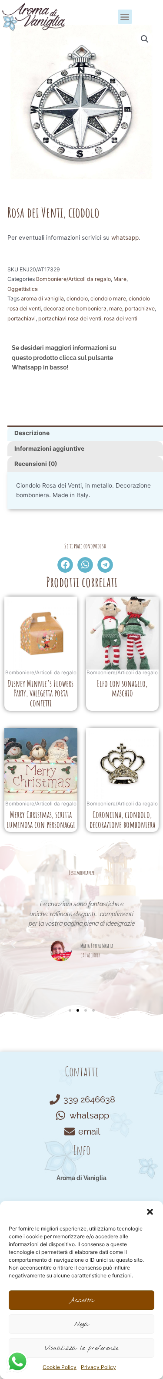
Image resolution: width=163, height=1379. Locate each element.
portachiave (140, 308)
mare (115, 308)
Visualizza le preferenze (81, 1348)
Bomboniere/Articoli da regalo (73, 279)
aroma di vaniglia (42, 298)
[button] (150, 1211)
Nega (81, 1324)
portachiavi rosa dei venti (69, 318)
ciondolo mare (108, 298)
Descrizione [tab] (32, 432)
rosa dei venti (120, 318)
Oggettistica (22, 289)
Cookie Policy (60, 1367)
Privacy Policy (98, 1367)
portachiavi (21, 318)
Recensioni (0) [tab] (35, 463)
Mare (119, 279)
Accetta (81, 1300)
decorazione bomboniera (74, 308)
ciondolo (77, 298)
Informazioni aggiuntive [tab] (49, 448)
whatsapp (125, 237)
